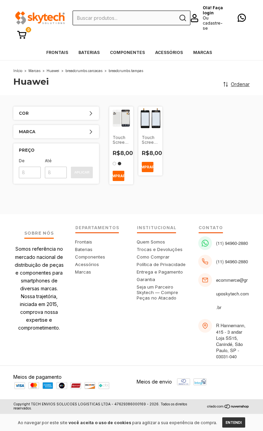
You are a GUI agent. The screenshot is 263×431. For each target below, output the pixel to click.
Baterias (89, 52)
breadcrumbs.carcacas (83, 71)
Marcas (202, 52)
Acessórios (169, 52)
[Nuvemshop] (228, 407)
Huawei (53, 71)
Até (48, 160)
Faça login (213, 10)
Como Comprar (153, 257)
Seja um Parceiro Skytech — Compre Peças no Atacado (157, 292)
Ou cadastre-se (213, 23)
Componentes (127, 52)
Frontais (57, 52)
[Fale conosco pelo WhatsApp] (241, 19)
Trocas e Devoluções (160, 249)
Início (17, 71)
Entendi (234, 422)
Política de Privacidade (161, 264)
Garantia (146, 279)
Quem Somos (151, 242)
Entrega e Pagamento (160, 272)
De (22, 160)
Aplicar (81, 172)
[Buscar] (182, 18)
